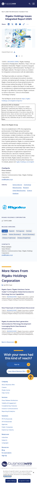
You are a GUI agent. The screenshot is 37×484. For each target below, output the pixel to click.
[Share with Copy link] (23, 24)
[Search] (29, 4)
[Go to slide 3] (22, 56)
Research (26, 187)
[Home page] (9, 4)
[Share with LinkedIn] (8, 24)
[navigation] (33, 3)
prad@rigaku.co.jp (7, 179)
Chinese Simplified (23, 238)
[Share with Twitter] (12, 24)
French (4, 234)
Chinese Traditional (8, 238)
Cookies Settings (11, 480)
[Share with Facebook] (16, 24)
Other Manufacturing (19, 190)
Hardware (15, 193)
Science (29, 190)
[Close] (33, 472)
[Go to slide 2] (19, 56)
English (4, 231)
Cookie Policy (7, 476)
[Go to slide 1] (16, 56)
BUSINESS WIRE (13, 62)
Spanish (11, 231)
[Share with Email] (20, 24)
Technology (27, 185)
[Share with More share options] (27, 24)
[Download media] (14, 52)
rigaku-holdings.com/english (25, 162)
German (28, 231)
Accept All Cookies (24, 480)
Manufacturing (17, 187)
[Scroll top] (31, 377)
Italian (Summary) (15, 234)
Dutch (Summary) (28, 234)
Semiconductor (17, 185)
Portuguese (20, 231)
